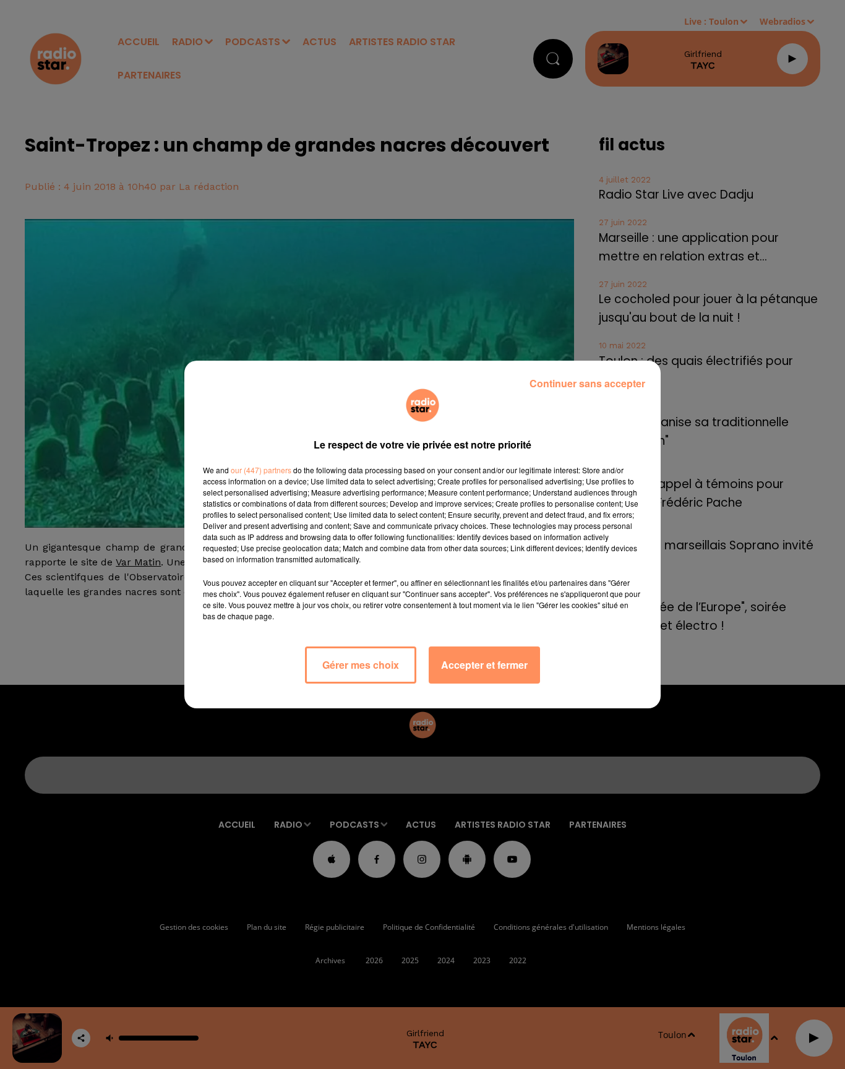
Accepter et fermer (484, 665)
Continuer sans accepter (587, 383)
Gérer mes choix (360, 665)
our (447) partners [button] (261, 470)
